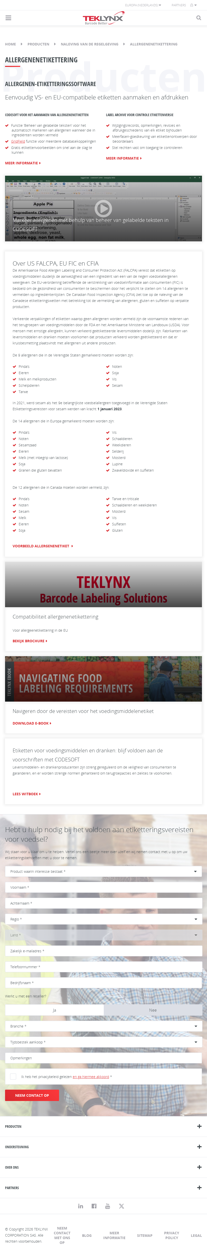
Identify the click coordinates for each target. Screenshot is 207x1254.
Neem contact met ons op (62, 1235)
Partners (179, 5)
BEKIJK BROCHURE (28, 640)
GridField (18, 141)
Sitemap (144, 1235)
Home (10, 44)
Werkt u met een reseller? (25, 996)
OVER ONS (12, 1167)
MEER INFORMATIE (21, 163)
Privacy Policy (171, 1235)
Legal (196, 1235)
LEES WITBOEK (25, 793)
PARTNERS (12, 1187)
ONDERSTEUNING (17, 1146)
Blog (87, 1235)
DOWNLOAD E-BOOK (30, 723)
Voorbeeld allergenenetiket (41, 546)
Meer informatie (114, 1235)
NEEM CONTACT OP (32, 1095)
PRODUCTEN (13, 1126)
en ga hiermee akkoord (91, 1076)
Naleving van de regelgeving (89, 44)
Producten (38, 44)
